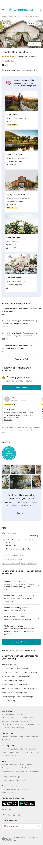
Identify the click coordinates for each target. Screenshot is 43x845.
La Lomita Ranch (14, 154)
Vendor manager (15, 752)
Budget (4, 752)
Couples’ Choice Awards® (28, 737)
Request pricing (21, 642)
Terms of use (6, 724)
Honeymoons (34, 771)
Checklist (23, 749)
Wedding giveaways (9, 768)
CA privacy (6, 728)
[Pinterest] (14, 815)
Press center (14, 721)
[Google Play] (27, 805)
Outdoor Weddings (8, 701)
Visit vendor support (9, 792)
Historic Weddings (30, 688)
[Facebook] (4, 815)
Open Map (34, 536)
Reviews (14, 737)
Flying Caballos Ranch (16, 194)
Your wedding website (10, 749)
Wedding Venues (9, 664)
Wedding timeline (25, 768)
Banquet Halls (7, 693)
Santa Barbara (7, 17)
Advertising (25, 721)
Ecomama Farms (14, 237)
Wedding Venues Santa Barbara (13, 556)
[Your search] (4, 23)
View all (34, 44)
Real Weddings (21, 771)
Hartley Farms (30, 650)
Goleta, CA (9, 61)
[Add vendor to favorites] (39, 23)
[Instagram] (19, 815)
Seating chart (28, 752)
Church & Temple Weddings (12, 680)
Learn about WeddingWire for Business (16, 789)
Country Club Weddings (10, 672)
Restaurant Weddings (29, 672)
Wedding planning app (10, 765)
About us (19, 714)
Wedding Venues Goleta (11, 563)
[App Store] (10, 805)
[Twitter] (9, 815)
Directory (5, 737)
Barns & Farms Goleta (28, 563)
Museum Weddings (9, 684)
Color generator (8, 771)
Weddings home (8, 714)
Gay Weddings (7, 740)
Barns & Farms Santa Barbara (12, 559)
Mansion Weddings (25, 676)
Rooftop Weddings (8, 676)
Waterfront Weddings (25, 697)
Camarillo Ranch (13, 277)
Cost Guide (6, 756)
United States (12, 826)
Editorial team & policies (10, 718)
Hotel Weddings (7, 668)
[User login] (40, 10)
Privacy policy (18, 724)
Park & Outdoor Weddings (11, 688)
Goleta (18, 17)
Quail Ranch (12, 114)
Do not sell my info (32, 724)
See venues (21, 513)
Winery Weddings (23, 668)
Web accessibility (18, 728)
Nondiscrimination (28, 718)
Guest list (32, 749)
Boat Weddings (24, 684)
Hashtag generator (27, 765)
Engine (38, 752)
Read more (8, 420)
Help (14, 756)
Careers (5, 721)
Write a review (21, 388)
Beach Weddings (21, 693)
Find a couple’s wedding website (14, 780)
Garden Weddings (8, 697)
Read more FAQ (21, 359)
